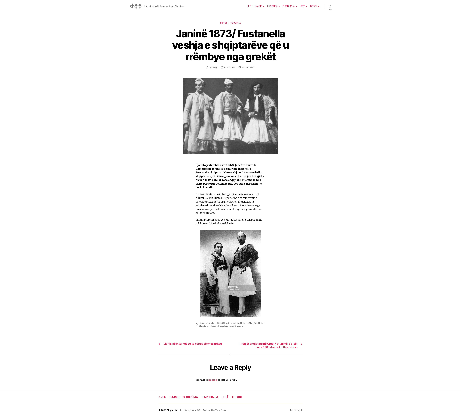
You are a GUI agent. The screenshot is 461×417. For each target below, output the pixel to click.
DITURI (313, 6)
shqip (219, 326)
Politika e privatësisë (190, 410)
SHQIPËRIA (272, 6)
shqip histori (228, 326)
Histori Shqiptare (224, 323)
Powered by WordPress (214, 410)
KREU (249, 6)
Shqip (215, 67)
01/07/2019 (229, 67)
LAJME (258, 6)
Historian (212, 326)
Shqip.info (172, 410)
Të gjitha (235, 23)
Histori (224, 23)
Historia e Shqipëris (248, 323)
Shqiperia (239, 326)
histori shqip (211, 323)
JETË (302, 6)
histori (201, 323)
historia (236, 323)
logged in (212, 380)
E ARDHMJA (289, 6)
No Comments (248, 67)
